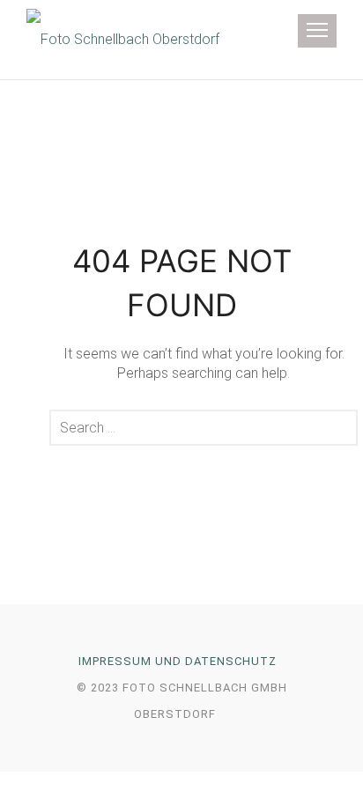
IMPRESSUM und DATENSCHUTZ (177, 661)
